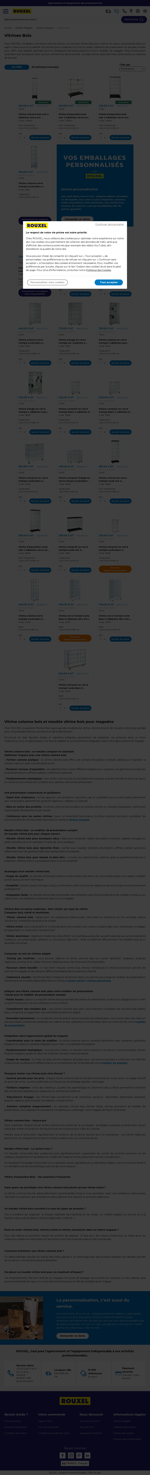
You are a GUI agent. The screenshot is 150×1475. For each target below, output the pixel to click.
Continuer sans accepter (109, 224)
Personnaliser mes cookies (47, 282)
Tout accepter (109, 282)
